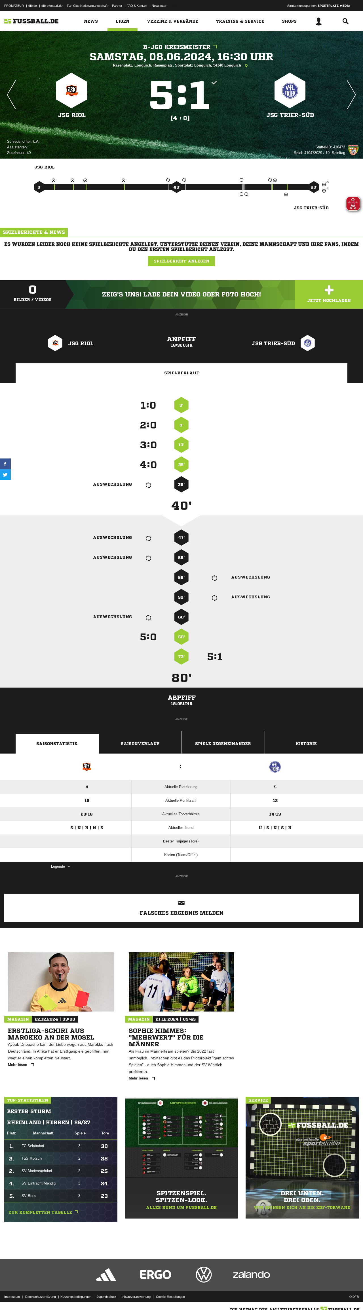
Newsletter (159, 5)
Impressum (12, 1296)
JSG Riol (72, 115)
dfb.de (32, 5)
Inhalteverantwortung (136, 1296)
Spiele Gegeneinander (223, 744)
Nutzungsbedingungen (75, 1296)
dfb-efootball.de (51, 5)
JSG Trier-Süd (290, 115)
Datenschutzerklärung (40, 1296)
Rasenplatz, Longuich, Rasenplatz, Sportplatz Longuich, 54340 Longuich (177, 65)
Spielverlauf (181, 373)
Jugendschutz (106, 1296)
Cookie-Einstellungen (170, 1296)
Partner (117, 5)
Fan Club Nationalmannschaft (87, 5)
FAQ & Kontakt (137, 5)
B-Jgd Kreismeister (176, 47)
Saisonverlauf (140, 744)
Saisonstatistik (57, 744)
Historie (306, 744)
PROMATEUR (14, 5)
